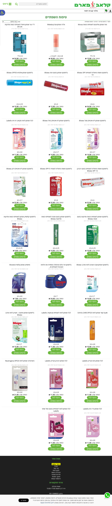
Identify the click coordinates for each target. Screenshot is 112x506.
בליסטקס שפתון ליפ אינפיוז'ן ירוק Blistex (19, 169)
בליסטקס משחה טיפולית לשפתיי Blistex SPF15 (56, 169)
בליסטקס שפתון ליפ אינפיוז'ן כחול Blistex (56, 120)
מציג (19, 22)
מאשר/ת (23, 500)
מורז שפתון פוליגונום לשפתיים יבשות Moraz (92, 24)
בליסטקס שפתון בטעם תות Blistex (56, 72)
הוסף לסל (92, 61)
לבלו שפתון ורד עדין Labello (92, 409)
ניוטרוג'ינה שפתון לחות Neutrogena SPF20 (19, 361)
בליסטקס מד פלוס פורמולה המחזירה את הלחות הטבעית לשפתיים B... (56, 266)
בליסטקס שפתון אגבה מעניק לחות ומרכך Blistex (92, 265)
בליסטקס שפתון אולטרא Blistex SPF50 (20, 72)
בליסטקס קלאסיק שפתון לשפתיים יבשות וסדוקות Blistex (20, 218)
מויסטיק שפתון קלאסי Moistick (19, 265)
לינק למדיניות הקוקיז (47, 503)
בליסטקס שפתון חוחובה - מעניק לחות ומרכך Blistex (19, 314)
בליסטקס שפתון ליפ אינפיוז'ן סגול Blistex (92, 120)
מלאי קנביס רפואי (91, 11)
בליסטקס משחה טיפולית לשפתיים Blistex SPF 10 (92, 73)
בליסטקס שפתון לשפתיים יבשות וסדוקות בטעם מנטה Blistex (92, 218)
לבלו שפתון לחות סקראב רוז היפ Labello (19, 120)
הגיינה (95, 21)
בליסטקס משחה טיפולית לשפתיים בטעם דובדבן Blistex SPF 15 (92, 170)
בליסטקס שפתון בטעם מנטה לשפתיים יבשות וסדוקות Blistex (56, 218)
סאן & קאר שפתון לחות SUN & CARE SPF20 (93, 313)
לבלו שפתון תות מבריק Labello (92, 361)
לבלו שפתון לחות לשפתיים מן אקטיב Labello (56, 313)
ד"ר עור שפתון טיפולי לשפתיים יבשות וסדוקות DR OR (20, 25)
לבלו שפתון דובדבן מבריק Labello (56, 361)
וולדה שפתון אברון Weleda (56, 24)
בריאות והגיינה (102, 21)
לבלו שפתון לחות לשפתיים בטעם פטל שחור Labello (56, 410)
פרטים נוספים (92, 64)
